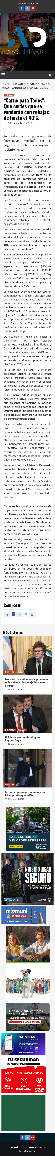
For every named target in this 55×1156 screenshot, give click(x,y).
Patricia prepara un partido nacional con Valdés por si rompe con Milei (25, 793)
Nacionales (9, 95)
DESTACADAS (10, 730)
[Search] (50, 75)
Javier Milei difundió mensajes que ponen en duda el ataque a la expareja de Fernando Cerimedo (26, 682)
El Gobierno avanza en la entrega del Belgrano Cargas (23, 738)
